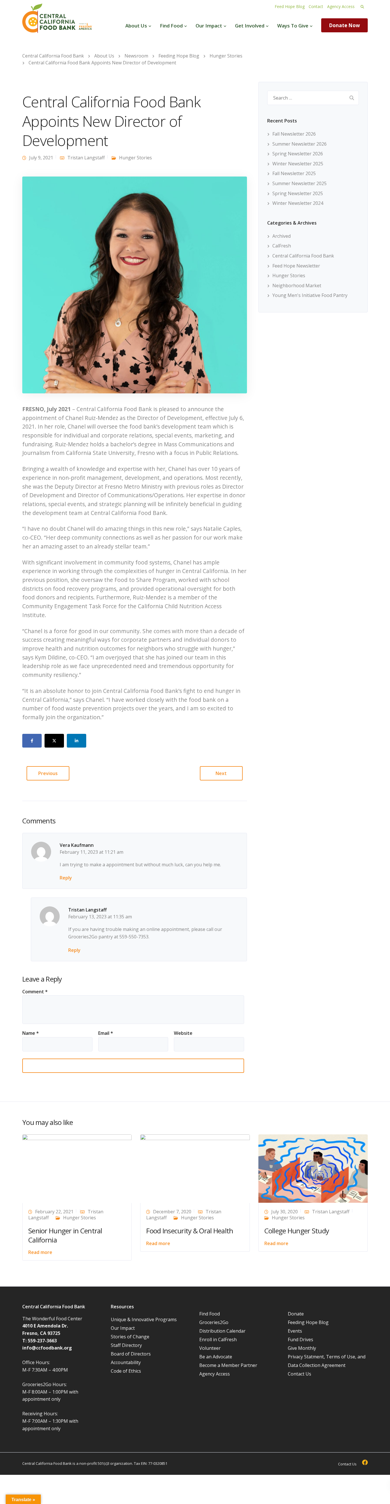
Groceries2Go (213, 1322)
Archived (281, 236)
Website (183, 1033)
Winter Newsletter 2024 (297, 203)
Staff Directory (126, 1345)
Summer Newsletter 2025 (299, 183)
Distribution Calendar (222, 1331)
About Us (136, 25)
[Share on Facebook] (32, 741)
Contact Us (299, 1374)
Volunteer (210, 1348)
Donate (296, 1314)
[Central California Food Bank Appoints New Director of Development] (134, 284)
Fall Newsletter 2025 (294, 173)
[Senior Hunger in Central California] (77, 1168)
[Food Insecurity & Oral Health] (195, 1168)
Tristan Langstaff (86, 157)
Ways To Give (292, 25)
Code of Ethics (126, 1371)
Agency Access (341, 6)
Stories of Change (130, 1336)
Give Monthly (302, 1348)
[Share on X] (54, 741)
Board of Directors (131, 1354)
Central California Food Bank (303, 256)
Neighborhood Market (296, 285)
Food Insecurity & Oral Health (189, 1230)
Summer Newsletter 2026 (299, 144)
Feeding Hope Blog (308, 1322)
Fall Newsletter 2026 (294, 134)
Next (221, 773)
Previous (48, 773)
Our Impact (209, 25)
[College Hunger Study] (313, 1168)
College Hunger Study (296, 1230)
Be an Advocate (215, 1357)
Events (295, 1331)
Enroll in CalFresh (218, 1339)
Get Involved (249, 25)
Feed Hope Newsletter (296, 266)
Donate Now (344, 25)
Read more (40, 1252)
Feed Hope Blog (290, 6)
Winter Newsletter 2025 (297, 163)
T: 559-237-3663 (39, 1340)
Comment (35, 991)
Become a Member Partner (228, 1365)
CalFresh (281, 246)
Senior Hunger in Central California (65, 1235)
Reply (66, 878)
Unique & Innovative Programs (144, 1319)
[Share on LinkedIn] (76, 741)
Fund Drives (300, 1339)
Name (30, 1033)
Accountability (126, 1362)
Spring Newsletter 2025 (297, 193)
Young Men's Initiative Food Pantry (309, 295)
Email (105, 1033)
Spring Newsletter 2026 (297, 153)
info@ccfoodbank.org (47, 1348)
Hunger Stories (135, 157)
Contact (316, 6)
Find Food (171, 25)
